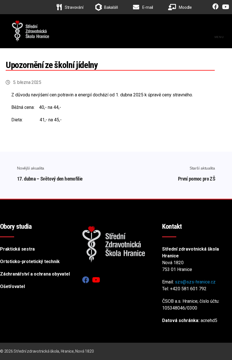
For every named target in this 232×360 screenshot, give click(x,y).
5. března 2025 (27, 82)
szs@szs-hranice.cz (195, 282)
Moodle (185, 7)
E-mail (147, 7)
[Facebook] (214, 7)
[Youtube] (224, 7)
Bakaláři (111, 7)
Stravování (73, 7)
